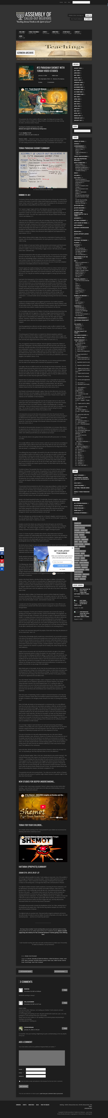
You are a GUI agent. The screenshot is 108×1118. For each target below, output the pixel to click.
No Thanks (62, 569)
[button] (62, 552)
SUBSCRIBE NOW (63, 566)
